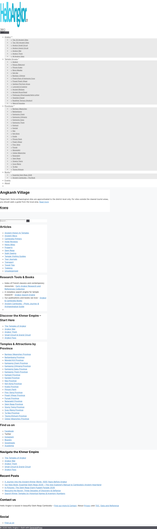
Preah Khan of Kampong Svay (24, 78)
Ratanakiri (16, 156)
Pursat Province (12, 398)
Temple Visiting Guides (15, 256)
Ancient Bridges (18, 89)
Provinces (9, 106)
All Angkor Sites (18, 56)
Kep (14, 131)
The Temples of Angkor (15, 326)
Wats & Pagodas (19, 103)
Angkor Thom (18, 54)
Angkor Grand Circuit (20, 48)
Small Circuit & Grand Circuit (18, 335)
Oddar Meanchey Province (17, 419)
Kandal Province (12, 378)
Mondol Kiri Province (14, 360)
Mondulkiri (16, 150)
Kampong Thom (18, 123)
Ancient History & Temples (17, 233)
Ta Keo (15, 167)
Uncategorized (11, 271)
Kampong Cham (19, 114)
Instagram (9, 437)
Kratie (15, 136)
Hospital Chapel (18, 98)
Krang (4, 207)
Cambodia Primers (13, 239)
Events (7, 180)
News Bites (10, 244)
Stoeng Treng (18, 161)
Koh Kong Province (13, 384)
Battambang (17, 111)
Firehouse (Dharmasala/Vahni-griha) (26, 95)
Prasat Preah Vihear (20, 81)
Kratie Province (12, 386)
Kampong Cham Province (16, 363)
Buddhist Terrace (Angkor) (22, 100)
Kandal (15, 128)
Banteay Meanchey (20, 109)
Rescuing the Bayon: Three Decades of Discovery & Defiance (33, 490)
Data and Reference (109, 506)
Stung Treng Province (14, 407)
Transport (9, 262)
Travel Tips (10, 265)
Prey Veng (16, 145)
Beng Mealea (17, 70)
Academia (9, 446)
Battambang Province (14, 357)
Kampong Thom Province (16, 372)
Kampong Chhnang (20, 117)
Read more (44, 202)
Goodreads (10, 443)
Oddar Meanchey (19, 153)
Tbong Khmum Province (16, 416)
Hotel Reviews (11, 241)
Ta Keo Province (12, 413)
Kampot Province (12, 375)
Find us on (9, 523)
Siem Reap (17, 158)
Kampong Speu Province (16, 369)
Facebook (9, 431)
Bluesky (8, 440)
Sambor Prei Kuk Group (21, 84)
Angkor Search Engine (25, 295)
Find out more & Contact (65, 506)
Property (9, 247)
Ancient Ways (11, 236)
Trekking (8, 268)
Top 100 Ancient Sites (21, 43)
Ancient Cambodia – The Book (24, 178)
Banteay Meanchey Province (18, 354)
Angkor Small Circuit (20, 45)
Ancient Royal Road (20, 92)
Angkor (8, 37)
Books (7, 172)
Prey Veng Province (14, 392)
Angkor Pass (10, 338)
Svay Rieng (17, 164)
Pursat (15, 147)
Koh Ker (15, 73)
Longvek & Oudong (20, 87)
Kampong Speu (18, 120)
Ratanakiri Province (13, 401)
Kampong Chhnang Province (18, 366)
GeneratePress (36, 527)
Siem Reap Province (14, 404)
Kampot (15, 125)
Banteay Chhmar (19, 76)
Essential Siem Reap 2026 (22, 175)
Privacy (87, 506)
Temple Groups (11, 59)
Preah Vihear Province (15, 395)
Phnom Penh (17, 139)
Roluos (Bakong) (19, 65)
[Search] (28, 220)
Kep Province (11, 381)
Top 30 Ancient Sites (20, 40)
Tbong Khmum (18, 169)
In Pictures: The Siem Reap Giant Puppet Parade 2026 (30, 487)
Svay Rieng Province (14, 410)
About (7, 183)
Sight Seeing (10, 253)
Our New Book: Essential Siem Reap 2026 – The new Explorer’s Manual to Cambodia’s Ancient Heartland (53, 485)
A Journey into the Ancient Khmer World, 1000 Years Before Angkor (36, 482)
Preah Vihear (17, 142)
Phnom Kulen (17, 67)
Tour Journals (11, 259)
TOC (97, 506)
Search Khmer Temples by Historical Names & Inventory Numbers (35, 493)
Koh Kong (16, 134)
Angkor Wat (17, 51)
